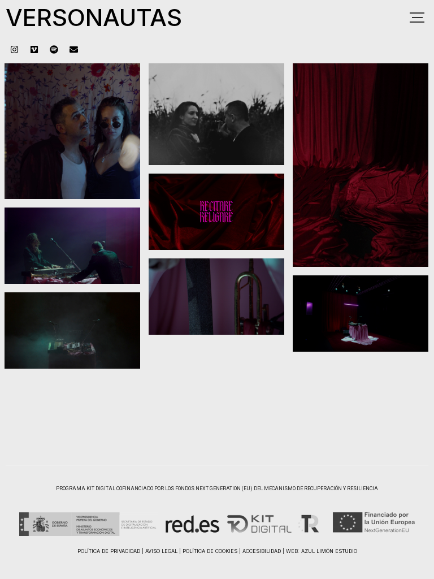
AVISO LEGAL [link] (161, 551)
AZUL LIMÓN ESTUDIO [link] (329, 551)
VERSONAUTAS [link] (94, 17)
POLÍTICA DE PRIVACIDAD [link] (108, 551)
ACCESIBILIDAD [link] (261, 551)
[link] (14, 49)
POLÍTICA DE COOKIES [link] (210, 551)
